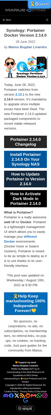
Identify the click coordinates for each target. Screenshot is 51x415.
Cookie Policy (11, 391)
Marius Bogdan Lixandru (25, 366)
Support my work (27, 362)
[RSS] (22, 395)
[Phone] (28, 395)
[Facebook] (11, 395)
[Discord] (5, 395)
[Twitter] (16, 395)
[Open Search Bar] (47, 20)
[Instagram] (25, 400)
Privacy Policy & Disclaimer (33, 391)
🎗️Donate (39, 3)
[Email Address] (33, 395)
